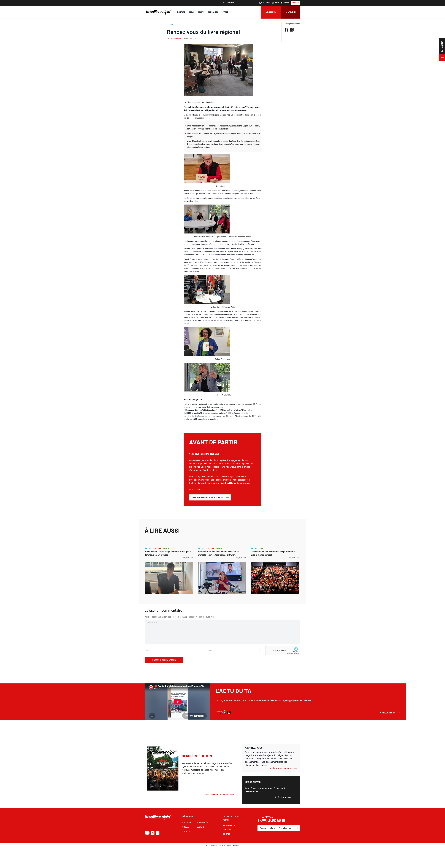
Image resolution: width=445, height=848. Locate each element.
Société (166, 548)
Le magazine (291, 12)
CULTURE (224, 12)
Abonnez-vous (229, 825)
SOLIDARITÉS (213, 12)
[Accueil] (158, 12)
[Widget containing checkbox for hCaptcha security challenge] (282, 650)
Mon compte (265, 3)
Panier (276, 3)
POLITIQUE (181, 12)
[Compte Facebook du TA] (157, 833)
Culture (170, 24)
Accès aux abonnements (281, 768)
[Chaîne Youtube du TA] (147, 833)
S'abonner (295, 3)
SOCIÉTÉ (201, 12)
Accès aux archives (283, 797)
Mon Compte (228, 830)
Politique (157, 548)
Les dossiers (271, 12)
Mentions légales (233, 845)
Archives (286, 3)
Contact (226, 834)
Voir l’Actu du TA (387, 712)
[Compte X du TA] (152, 833)
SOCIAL (191, 12)
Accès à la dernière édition (216, 794)
